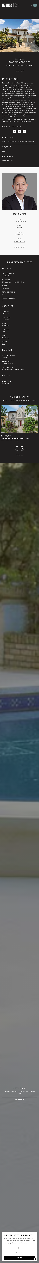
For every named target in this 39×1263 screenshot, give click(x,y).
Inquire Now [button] (19, 71)
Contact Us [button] (19, 1100)
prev (17, 448)
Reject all (19, 1248)
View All (19, 455)
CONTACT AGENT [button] (19, 247)
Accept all (19, 1257)
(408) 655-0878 (19, 234)
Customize (19, 1252)
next (22, 448)
